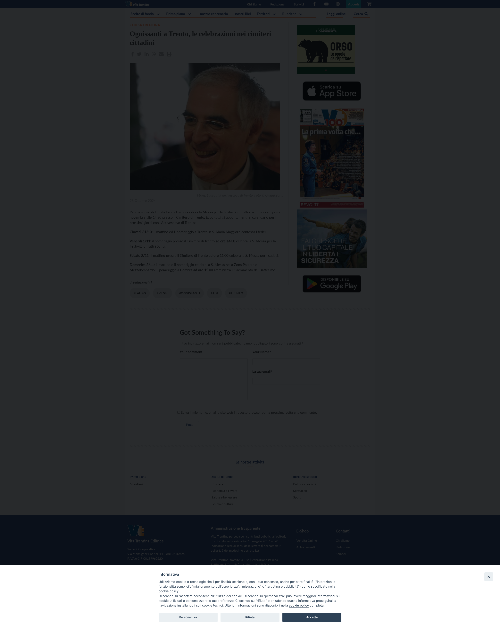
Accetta (312, 617)
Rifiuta (249, 617)
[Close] (488, 576)
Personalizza (188, 617)
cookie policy (299, 605)
